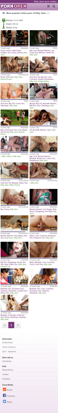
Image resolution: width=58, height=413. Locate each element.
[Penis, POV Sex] (14, 64)
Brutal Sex (41, 158)
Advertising (6, 361)
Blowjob (33, 158)
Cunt (31, 264)
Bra (2, 209)
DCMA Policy (7, 343)
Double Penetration (46, 79)
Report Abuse (7, 370)
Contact (5, 374)
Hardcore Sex (39, 238)
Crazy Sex (34, 53)
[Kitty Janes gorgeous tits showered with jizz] (43, 250)
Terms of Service (9, 347)
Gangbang (39, 211)
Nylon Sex (23, 183)
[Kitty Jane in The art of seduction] (43, 117)
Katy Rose (9, 238)
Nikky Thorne (14, 185)
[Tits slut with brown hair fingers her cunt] (14, 197)
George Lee (5, 266)
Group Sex (21, 262)
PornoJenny (23, 180)
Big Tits (44, 77)
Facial (3, 51)
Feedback (6, 379)
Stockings (4, 106)
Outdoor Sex (6, 53)
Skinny (20, 53)
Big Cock (33, 51)
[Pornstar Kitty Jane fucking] (43, 223)
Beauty (32, 103)
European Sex (11, 130)
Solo (39, 106)
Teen (49, 130)
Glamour (4, 291)
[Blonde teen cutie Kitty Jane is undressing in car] (43, 197)
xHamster (24, 48)
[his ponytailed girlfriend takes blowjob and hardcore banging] (43, 144)
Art (39, 77)
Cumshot (33, 79)
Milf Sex (42, 53)
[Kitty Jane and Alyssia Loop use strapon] (43, 276)
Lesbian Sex (22, 291)
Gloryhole (12, 291)
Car (52, 51)
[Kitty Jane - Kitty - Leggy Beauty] (43, 91)
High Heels (16, 51)
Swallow (22, 317)
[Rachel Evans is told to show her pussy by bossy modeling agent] (14, 117)
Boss (3, 130)
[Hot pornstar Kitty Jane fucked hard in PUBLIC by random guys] (14, 250)
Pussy (14, 53)
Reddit (9, 390)
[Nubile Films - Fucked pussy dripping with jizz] (14, 303)
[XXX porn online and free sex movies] (15, 6)
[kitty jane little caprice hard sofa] (14, 144)
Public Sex (13, 264)
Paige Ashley (43, 81)
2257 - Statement (9, 352)
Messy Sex (5, 293)
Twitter (9, 402)
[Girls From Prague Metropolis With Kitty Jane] (14, 91)
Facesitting (18, 236)
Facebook (11, 396)
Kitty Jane (33, 55)
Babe (32, 236)
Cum (49, 77)
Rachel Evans (6, 79)
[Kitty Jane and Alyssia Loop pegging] (14, 276)
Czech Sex (20, 103)
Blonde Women (44, 51)
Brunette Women (49, 103)
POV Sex (9, 77)
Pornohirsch (23, 75)
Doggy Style (52, 209)
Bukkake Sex (6, 289)
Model (24, 130)
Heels (8, 51)
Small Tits (50, 53)
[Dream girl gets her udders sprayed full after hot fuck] (43, 170)
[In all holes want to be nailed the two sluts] (14, 170)
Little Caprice (6, 156)
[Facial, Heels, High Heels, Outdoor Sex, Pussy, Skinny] (14, 38)
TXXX (55, 48)
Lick (19, 130)
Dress (32, 211)
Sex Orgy (48, 211)
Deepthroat (34, 161)
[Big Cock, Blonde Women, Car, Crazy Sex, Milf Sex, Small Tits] (43, 38)
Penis (3, 77)
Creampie (12, 315)
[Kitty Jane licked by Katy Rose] (14, 223)
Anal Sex (33, 77)
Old (2, 132)
